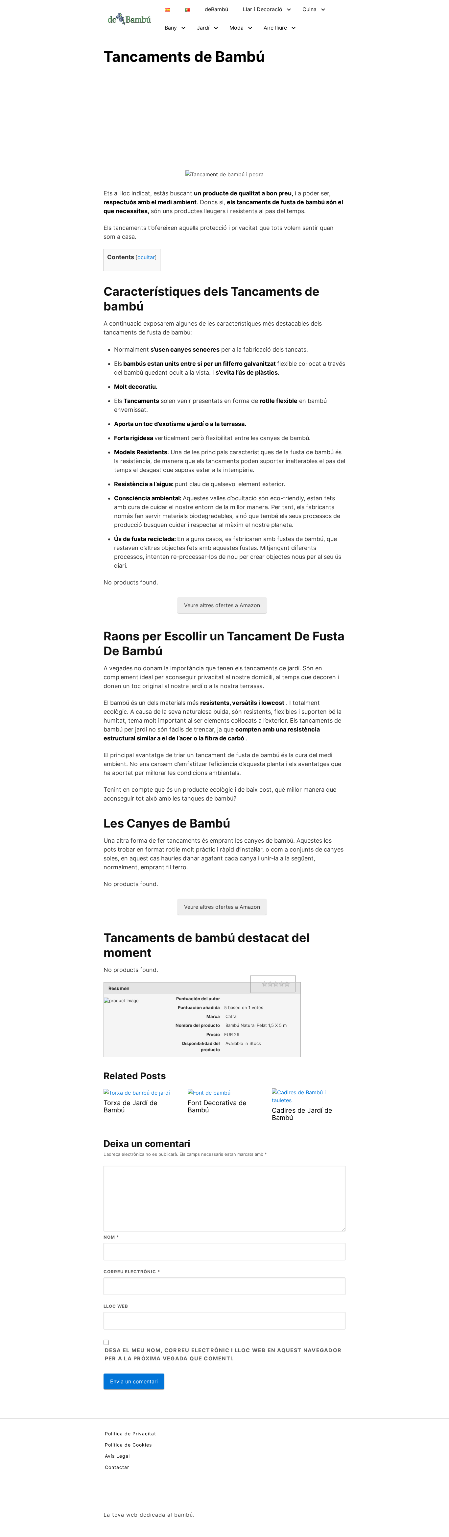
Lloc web (116, 1306)
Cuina (309, 9)
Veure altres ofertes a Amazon (222, 605)
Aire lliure (275, 27)
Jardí (203, 27)
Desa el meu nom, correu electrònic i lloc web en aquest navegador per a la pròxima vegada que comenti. (223, 1354)
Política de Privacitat (130, 1433)
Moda (236, 27)
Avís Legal (117, 1456)
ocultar (146, 257)
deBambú (216, 9)
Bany (171, 27)
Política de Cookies (128, 1445)
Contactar (117, 1467)
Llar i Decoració (262, 9)
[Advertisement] (224, 120)
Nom (111, 1237)
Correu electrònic (132, 1271)
